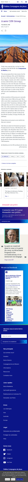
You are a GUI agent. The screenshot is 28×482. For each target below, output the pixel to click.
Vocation (5, 356)
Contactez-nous (6, 221)
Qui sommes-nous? (15, 11)
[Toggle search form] (22, 2)
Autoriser (7, 479)
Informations (7, 368)
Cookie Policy (20, 479)
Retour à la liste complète (9, 163)
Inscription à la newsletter (9, 341)
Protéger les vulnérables (10, 435)
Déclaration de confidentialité (11, 431)
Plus (6, 196)
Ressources (6, 371)
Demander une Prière (9, 398)
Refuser (13, 479)
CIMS (18, 156)
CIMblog (12, 156)
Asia (4, 412)
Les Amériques (5, 156)
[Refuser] (26, 476)
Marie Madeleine (8, 386)
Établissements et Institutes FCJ (12, 394)
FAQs (4, 439)
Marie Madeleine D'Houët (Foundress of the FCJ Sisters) (13, 277)
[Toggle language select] (26, 2)
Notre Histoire (7, 360)
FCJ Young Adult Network (13, 285)
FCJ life (22, 156)
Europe (5, 420)
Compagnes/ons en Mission (11, 364)
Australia (5, 416)
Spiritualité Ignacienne (9, 390)
